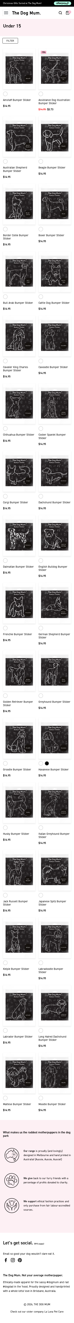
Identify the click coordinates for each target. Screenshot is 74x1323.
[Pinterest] (19, 1260)
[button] (60, 12)
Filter (10, 40)
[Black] (47, 763)
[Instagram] (12, 1260)
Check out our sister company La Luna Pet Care (37, 1311)
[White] (5, 94)
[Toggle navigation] (6, 13)
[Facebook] (5, 1260)
